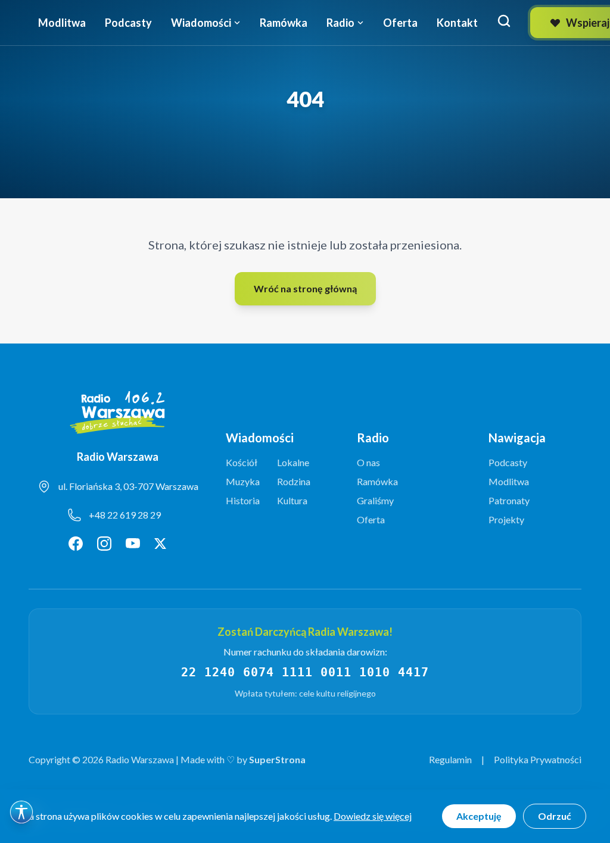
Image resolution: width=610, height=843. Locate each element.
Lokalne (293, 462)
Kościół (241, 462)
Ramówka (283, 22)
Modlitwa (62, 22)
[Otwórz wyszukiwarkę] (504, 21)
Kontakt (457, 22)
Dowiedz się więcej (373, 816)
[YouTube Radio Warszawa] (133, 543)
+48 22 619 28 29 (125, 514)
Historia (243, 500)
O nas (368, 462)
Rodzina (293, 481)
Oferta (400, 22)
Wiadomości (201, 22)
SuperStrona (277, 759)
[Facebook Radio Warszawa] (76, 543)
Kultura (292, 500)
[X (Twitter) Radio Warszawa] (160, 543)
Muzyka (243, 481)
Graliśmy (375, 500)
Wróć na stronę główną (305, 288)
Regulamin (450, 759)
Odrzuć (554, 816)
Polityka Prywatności (537, 759)
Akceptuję (479, 816)
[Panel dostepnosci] (21, 812)
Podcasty (128, 22)
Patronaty (509, 500)
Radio (340, 22)
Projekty (506, 519)
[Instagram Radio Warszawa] (104, 543)
